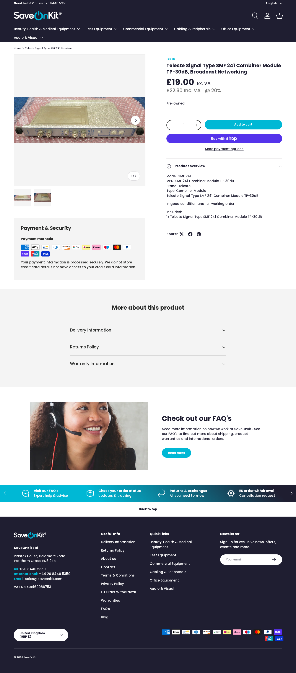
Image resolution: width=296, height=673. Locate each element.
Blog (104, 617)
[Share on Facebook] (190, 234)
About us (108, 558)
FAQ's (105, 608)
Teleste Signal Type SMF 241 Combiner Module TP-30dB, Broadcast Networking (49, 48)
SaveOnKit (30, 657)
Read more (176, 453)
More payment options (224, 149)
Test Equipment (99, 29)
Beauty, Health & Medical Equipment (44, 29)
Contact (108, 567)
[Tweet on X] (181, 234)
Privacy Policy (112, 584)
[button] (279, 16)
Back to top (148, 509)
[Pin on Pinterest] (199, 234)
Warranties (110, 600)
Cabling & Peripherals (192, 29)
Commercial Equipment (143, 29)
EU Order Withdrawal (118, 592)
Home (17, 48)
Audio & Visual (26, 37)
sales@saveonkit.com (43, 579)
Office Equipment (235, 29)
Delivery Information (118, 542)
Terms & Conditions (118, 575)
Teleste (171, 58)
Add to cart (243, 125)
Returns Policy (113, 550)
